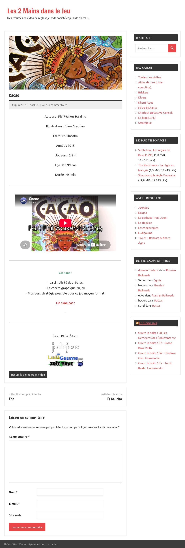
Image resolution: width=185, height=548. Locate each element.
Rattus (158, 300)
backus (34, 104)
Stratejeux (145, 122)
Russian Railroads (163, 295)
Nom (13, 492)
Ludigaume (145, 232)
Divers (142, 97)
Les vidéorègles (148, 227)
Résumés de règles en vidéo (28, 374)
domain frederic (148, 270)
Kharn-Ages (145, 102)
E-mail (14, 503)
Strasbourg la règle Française (156, 175)
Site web (15, 515)
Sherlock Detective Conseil (155, 112)
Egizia (157, 280)
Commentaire (19, 436)
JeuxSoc (143, 207)
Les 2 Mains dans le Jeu (38, 11)
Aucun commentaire (54, 104)
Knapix (142, 212)
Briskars (143, 92)
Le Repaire (145, 222)
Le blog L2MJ (146, 117)
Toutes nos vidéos (149, 77)
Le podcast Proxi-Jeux (152, 217)
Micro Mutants (147, 107)
